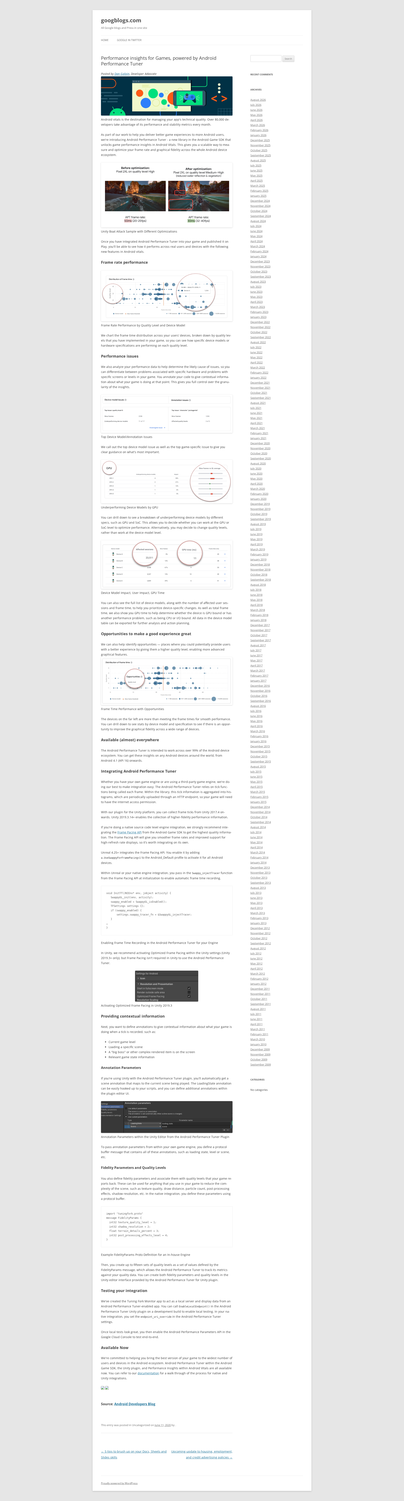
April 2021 (256, 423)
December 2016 (260, 686)
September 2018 (260, 580)
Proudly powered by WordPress (119, 1483)
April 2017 (256, 665)
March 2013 (257, 913)
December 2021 (260, 383)
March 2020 (257, 489)
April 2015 (256, 787)
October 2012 (258, 938)
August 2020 (258, 463)
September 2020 (260, 458)
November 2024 (260, 206)
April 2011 (256, 1024)
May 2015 (256, 782)
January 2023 (258, 317)
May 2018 (256, 600)
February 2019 (259, 554)
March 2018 (257, 610)
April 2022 (256, 362)
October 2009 (258, 1059)
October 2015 (258, 756)
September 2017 (260, 640)
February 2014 (259, 857)
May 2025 (256, 175)
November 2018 (260, 569)
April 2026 (256, 120)
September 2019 (260, 519)
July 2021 (255, 408)
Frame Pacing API (129, 832)
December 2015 (260, 746)
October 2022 (258, 332)
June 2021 (256, 413)
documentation (148, 1373)
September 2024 (260, 216)
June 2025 (256, 170)
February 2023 (259, 312)
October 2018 (258, 574)
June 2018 (256, 595)
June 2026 (256, 110)
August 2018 (258, 585)
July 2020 (255, 468)
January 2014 (258, 862)
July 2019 (255, 529)
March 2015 (257, 792)
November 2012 (260, 933)
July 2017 (255, 650)
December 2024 (260, 201)
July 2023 (255, 287)
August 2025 (258, 160)
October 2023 (258, 271)
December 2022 (260, 322)
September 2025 (260, 155)
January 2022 (258, 377)
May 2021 (256, 418)
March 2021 (257, 428)
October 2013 (258, 878)
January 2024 (258, 256)
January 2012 (258, 984)
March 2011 (257, 1029)
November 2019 (260, 509)
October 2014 (258, 817)
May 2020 (256, 478)
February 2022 (259, 372)
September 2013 (260, 883)
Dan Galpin (121, 74)
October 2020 (258, 453)
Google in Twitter (129, 40)
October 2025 (258, 150)
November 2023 (260, 266)
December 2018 (260, 564)
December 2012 (260, 928)
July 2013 (255, 893)
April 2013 (256, 908)
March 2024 (257, 246)
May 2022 (256, 357)
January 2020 (258, 499)
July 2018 (255, 590)
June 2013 (256, 898)
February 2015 (259, 797)
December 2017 (260, 625)
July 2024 (255, 226)
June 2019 (256, 534)
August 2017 (258, 645)
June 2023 (256, 292)
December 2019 (260, 504)
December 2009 (260, 1049)
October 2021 (258, 393)
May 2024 (256, 236)
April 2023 (256, 302)
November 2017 (260, 630)
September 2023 (260, 276)
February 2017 (259, 675)
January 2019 (258, 559)
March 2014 (257, 852)
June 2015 (256, 776)
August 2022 (258, 342)
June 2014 (256, 837)
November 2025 (260, 145)
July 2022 (255, 347)
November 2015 (260, 751)
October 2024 (258, 211)
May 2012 (256, 963)
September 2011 (260, 1004)
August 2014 (258, 827)
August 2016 (258, 706)
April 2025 (256, 180)
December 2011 (260, 989)
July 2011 (255, 1014)
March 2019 (257, 549)
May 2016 (256, 721)
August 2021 (258, 403)
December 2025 (260, 140)
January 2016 (258, 741)
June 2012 (256, 958)
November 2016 (260, 691)
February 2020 (259, 494)
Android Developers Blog (134, 1404)
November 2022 (260, 327)
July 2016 (255, 711)
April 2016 (256, 726)
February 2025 (259, 191)
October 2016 (258, 696)
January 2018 (258, 620)
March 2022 (257, 367)
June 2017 (256, 655)
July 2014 (255, 832)
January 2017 (258, 681)
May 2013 (256, 903)
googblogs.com (121, 20)
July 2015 (255, 771)
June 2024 (256, 231)
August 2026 (258, 100)
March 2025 (257, 186)
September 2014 (260, 822)
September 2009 (260, 1064)
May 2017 (256, 660)
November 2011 (260, 994)
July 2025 (255, 165)
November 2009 (260, 1054)
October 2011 (258, 999)
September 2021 (260, 398)
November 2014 (260, 812)
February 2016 (259, 736)
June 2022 (256, 352)
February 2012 (259, 979)
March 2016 (257, 731)
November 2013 (260, 872)
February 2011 (259, 1034)
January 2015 (258, 802)
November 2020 (260, 448)
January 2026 (258, 135)
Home (105, 40)
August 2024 (258, 221)
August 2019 (258, 524)
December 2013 (260, 867)
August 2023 (258, 281)
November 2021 (260, 388)
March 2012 (257, 973)
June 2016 (256, 716)
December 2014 (260, 807)
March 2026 (257, 125)
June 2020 (256, 473)
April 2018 (256, 605)
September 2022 (260, 337)
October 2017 (258, 635)
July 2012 (255, 953)
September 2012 (260, 943)
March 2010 (257, 1039)
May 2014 (256, 842)
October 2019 (258, 514)
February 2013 (259, 918)
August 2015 (258, 766)
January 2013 (258, 923)
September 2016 (260, 701)
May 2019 (256, 539)
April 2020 (256, 484)
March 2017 (257, 670)
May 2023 (256, 297)
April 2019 (256, 544)
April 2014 (256, 847)
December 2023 (260, 261)
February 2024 (259, 251)
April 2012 (256, 968)
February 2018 (259, 615)
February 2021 (259, 433)
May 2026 (256, 115)
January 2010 (258, 1044)
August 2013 (258, 888)
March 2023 (257, 307)
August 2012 (258, 948)
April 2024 (256, 241)
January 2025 (258, 196)
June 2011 (256, 1019)
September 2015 (260, 761)
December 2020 (260, 443)
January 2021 (258, 438)
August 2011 (258, 1009)
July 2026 (255, 105)
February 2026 (259, 130)
